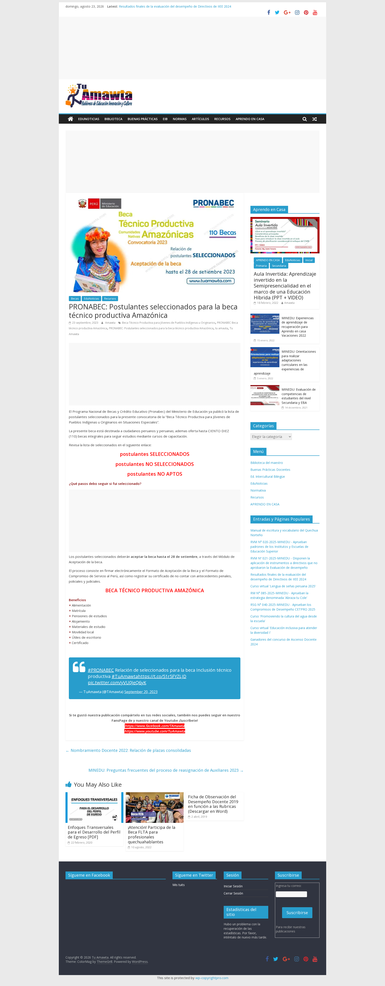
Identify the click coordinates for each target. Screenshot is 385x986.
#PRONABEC (101, 670)
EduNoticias (88, 119)
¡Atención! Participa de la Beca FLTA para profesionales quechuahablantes (151, 834)
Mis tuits (178, 885)
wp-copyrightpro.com (211, 978)
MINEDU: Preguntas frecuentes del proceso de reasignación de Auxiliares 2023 (166, 770)
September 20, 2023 (141, 691)
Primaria (261, 266)
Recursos (222, 119)
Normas (179, 119)
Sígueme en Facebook (89, 875)
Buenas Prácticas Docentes (270, 469)
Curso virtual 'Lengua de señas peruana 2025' (283, 586)
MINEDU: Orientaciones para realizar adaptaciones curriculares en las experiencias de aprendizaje (285, 362)
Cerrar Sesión (233, 893)
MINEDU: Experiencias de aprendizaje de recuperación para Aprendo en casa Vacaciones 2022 (298, 327)
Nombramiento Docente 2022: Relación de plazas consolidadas (128, 750)
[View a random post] (314, 119)
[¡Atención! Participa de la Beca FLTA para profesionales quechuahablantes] (155, 794)
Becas (75, 298)
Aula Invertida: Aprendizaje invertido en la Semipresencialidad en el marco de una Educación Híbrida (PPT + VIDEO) (285, 285)
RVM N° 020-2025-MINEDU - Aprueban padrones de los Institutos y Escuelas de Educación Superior (279, 546)
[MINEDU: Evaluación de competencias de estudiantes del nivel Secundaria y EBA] (264, 387)
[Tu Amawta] (71, 119)
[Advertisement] (192, 48)
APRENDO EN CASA (250, 119)
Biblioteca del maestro (266, 463)
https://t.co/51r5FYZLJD (162, 676)
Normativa (258, 490)
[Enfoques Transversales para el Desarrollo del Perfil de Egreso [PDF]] (94, 794)
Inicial (309, 260)
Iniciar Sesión (233, 886)
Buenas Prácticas (143, 119)
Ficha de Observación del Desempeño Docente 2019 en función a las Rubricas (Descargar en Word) (213, 804)
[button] (154, 453)
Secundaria (279, 266)
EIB (165, 119)
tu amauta (221, 328)
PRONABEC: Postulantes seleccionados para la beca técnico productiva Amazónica (161, 328)
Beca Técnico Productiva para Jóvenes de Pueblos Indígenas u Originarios (168, 323)
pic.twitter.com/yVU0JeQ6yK (117, 683)
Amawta (110, 323)
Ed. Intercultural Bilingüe (267, 476)
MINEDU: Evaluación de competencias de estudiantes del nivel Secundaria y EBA (299, 396)
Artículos (200, 119)
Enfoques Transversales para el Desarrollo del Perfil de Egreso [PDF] (94, 832)
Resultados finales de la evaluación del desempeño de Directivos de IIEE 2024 (175, 6)
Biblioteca (113, 119)
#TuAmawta (125, 676)
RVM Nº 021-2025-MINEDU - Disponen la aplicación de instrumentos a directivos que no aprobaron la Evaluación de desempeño (283, 563)
